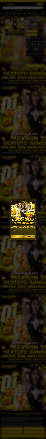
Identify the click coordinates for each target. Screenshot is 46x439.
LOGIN (16, 236)
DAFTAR (29, 236)
